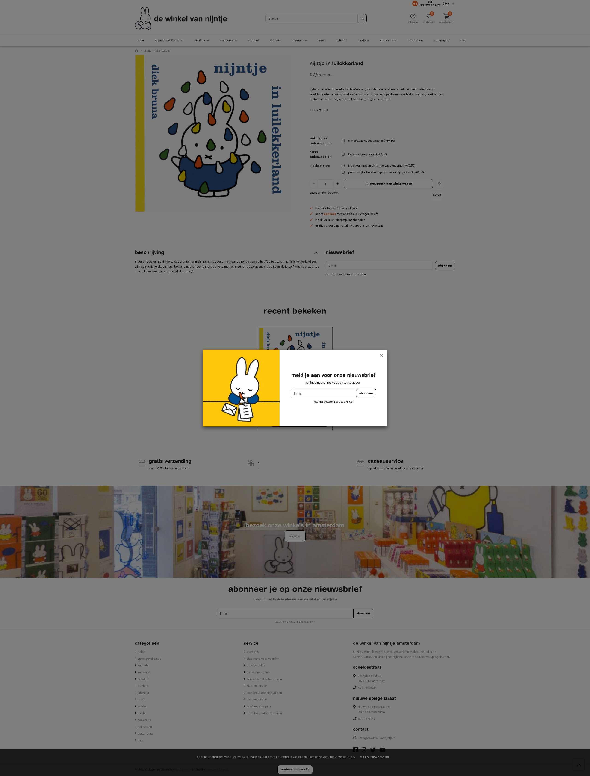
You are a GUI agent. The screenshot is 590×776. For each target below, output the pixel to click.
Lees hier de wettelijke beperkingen (333, 401)
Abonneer (366, 393)
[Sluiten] (381, 355)
